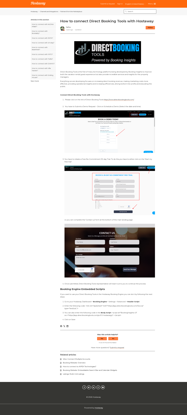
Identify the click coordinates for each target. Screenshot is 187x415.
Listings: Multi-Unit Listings (73, 374)
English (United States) (134, 4)
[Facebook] (61, 326)
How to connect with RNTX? (42, 38)
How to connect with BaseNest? (40, 48)
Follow (150, 27)
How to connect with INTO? (42, 54)
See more (35, 81)
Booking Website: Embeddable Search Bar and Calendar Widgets (90, 370)
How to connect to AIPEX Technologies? (79, 366)
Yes (102, 338)
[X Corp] (64, 326)
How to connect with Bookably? (40, 32)
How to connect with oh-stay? (43, 43)
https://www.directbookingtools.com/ (119, 100)
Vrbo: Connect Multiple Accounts (76, 359)
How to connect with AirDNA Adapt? (43, 25)
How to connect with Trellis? (42, 59)
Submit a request (108, 4)
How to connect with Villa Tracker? (41, 69)
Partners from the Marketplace (71, 11)
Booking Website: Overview (74, 363)
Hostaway (34, 11)
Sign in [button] (120, 4)
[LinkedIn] (67, 326)
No (113, 338)
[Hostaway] (38, 4)
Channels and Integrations (49, 11)
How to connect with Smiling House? (42, 76)
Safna (68, 27)
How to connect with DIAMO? (43, 63)
